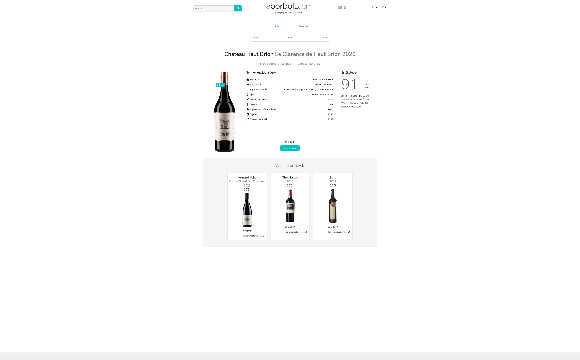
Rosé (290, 37)
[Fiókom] (345, 7)
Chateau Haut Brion (309, 64)
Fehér (255, 37)
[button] (238, 8)
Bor (277, 26)
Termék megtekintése (252, 236)
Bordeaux (286, 64)
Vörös (325, 37)
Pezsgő (303, 26)
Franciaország (268, 64)
